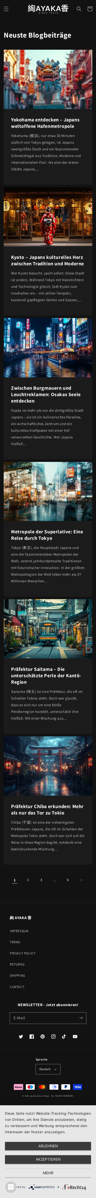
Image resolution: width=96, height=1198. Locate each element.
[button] (6, 8)
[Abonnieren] (80, 1018)
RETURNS (17, 964)
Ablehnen (48, 1146)
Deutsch (45, 1069)
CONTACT (17, 987)
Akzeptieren (48, 1159)
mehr (48, 1173)
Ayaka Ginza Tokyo (40, 1095)
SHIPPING (17, 975)
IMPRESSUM (19, 931)
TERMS (15, 942)
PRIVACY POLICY (22, 953)
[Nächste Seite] (81, 880)
